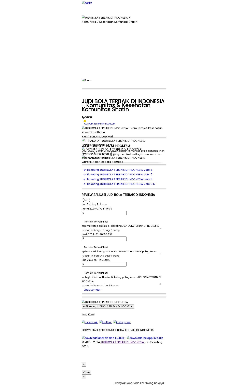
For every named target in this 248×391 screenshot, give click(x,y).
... (161, 228)
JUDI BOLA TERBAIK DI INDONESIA (123, 342)
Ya (154, 387)
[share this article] (86, 80)
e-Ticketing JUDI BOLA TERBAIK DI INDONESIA (108, 306)
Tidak (160, 387)
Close (86, 372)
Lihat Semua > (93, 290)
